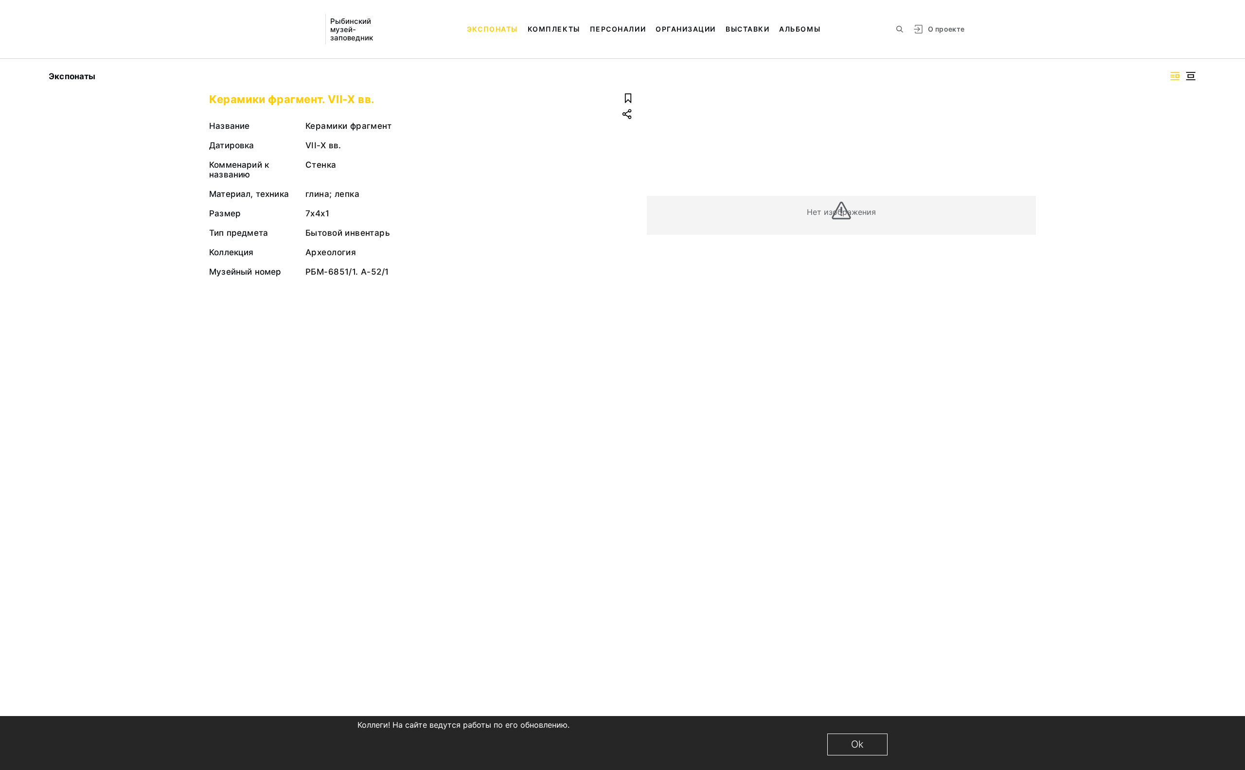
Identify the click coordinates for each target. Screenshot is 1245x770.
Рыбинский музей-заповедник (351, 29)
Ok (857, 744)
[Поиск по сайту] (899, 29)
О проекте (946, 29)
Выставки (747, 29)
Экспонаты (492, 29)
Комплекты (554, 29)
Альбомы (799, 29)
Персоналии (618, 29)
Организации (686, 29)
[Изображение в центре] (1190, 76)
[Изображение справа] (1175, 76)
